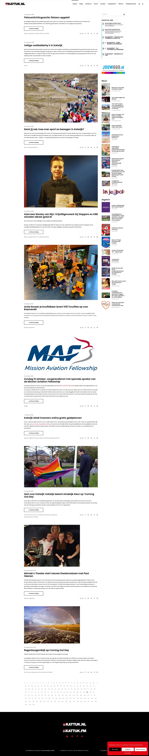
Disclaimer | (63, 750)
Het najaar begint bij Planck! (118, 98)
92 (25, 695)
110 (88, 695)
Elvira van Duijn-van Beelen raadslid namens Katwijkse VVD (118, 117)
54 (45, 689)
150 (85, 701)
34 (51, 686)
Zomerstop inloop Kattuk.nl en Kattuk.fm (117, 136)
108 (81, 695)
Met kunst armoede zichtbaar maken (118, 88)
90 (90, 692)
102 (59, 695)
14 (59, 683)
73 (35, 692)
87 (80, 692)
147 (74, 701)
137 (37, 701)
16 (65, 683)
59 (62, 689)
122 (56, 698)
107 (77, 695)
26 (25, 686)
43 (80, 686)
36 (57, 686)
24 (90, 683)
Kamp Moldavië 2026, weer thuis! (117, 126)
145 (66, 701)
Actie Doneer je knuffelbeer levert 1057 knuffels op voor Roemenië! (56, 308)
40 (71, 686)
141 (51, 701)
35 (54, 686)
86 (77, 692)
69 (94, 689)
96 (39, 695)
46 (90, 686)
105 (70, 695)
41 (74, 686)
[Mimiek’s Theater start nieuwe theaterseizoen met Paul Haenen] (52, 545)
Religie (26, 406)
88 (84, 692)
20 (77, 683)
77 (48, 692)
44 (84, 686)
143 (59, 701)
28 (32, 686)
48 (25, 689)
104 (66, 695)
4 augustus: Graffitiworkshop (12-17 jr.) (117, 182)
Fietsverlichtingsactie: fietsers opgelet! (47, 17)
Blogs (25, 237)
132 (92, 698)
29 (35, 686)
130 (85, 698)
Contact (86, 750)
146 (70, 701)
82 (64, 692)
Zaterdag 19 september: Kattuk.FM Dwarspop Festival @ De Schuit (118, 149)
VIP (38, 237)
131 (88, 698)
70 (25, 692)
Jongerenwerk (32, 237)
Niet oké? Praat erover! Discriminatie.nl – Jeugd (119, 282)
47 (94, 686)
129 (81, 698)
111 (91, 695)
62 (71, 689)
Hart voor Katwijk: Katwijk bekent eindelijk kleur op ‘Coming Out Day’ (59, 495)
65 (81, 689)
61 (68, 689)
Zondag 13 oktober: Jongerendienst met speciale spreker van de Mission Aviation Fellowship (60, 380)
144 (62, 701)
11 (51, 683)
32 (44, 686)
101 (55, 695)
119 (46, 698)
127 (74, 698)
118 (42, 698)
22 (83, 683)
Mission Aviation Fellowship (66, 385)
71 (28, 692)
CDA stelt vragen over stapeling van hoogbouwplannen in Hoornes (118, 106)
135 (30, 701)
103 (62, 695)
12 (53, 683)
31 (41, 686)
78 (51, 692)
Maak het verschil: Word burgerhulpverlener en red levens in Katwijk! (118, 271)
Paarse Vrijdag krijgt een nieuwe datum (118, 206)
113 (25, 698)
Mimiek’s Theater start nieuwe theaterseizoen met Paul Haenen (56, 575)
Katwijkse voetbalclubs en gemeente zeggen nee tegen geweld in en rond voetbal (118, 294)
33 (48, 686)
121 (52, 698)
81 (61, 692)
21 (80, 683)
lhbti (44, 515)
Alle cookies (115, 749)
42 (77, 686)
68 (91, 689)
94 (32, 695)
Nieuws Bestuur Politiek (42, 33)
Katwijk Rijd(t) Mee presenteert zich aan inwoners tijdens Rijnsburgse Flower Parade (118, 173)
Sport (25, 65)
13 (56, 683)
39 (67, 686)
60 (65, 689)
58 (59, 689)
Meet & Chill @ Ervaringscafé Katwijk (116, 241)
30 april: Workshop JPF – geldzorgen (117, 251)
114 (29, 698)
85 (74, 692)
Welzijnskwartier (33, 147)
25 (93, 683)
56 (52, 689)
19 (74, 683)
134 (26, 701)
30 (38, 686)
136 (33, 701)
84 (70, 692)
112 (94, 695)
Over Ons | (70, 750)
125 (67, 698)
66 (85, 689)
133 (95, 698)
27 (28, 686)
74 (38, 692)
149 (81, 701)
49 (29, 689)
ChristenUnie (28, 515)
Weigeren (127, 749)
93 (29, 695)
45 (87, 686)
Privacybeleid (128, 753)
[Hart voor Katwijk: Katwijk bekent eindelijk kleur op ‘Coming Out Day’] (61, 466)
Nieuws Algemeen (29, 33)
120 (49, 698)
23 (87, 683)
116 (36, 698)
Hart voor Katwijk (37, 515)
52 (38, 689)
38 (64, 686)
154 (26, 704)
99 (48, 695)
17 (68, 683)
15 (62, 683)
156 (33, 704)
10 (48, 683)
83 (67, 692)
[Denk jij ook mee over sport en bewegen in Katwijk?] (61, 98)
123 (60, 698)
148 (77, 701)
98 (45, 695)
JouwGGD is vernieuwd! (115, 260)
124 (63, 698)
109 (85, 695)
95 (35, 695)
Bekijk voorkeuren (140, 749)
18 (71, 683)
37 (61, 686)
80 (58, 692)
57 (55, 689)
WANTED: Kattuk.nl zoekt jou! (117, 228)
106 (74, 695)
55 (49, 689)
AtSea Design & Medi (48, 750)
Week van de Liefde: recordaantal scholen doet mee (118, 304)
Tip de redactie (78, 750)
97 (42, 695)
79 (54, 692)
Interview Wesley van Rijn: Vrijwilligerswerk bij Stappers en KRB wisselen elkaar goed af (61, 215)
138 (41, 701)
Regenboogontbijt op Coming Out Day (46, 650)
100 (52, 695)
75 (41, 692)
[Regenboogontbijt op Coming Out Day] (52, 625)
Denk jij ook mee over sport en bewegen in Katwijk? (54, 129)
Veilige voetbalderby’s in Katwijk (43, 45)
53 (42, 689)
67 (88, 689)
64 (78, 689)
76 (45, 692)
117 (39, 698)
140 (48, 701)
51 (35, 689)
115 (32, 698)
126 (70, 698)
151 (88, 701)
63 (75, 689)
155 (30, 704)
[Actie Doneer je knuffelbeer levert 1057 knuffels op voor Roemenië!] (61, 272)
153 (96, 701)
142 (55, 701)
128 (78, 698)
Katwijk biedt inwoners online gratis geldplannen (53, 418)
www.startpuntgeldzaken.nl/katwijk (42, 424)
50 (32, 689)
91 (93, 692)
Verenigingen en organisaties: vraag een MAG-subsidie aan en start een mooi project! (118, 217)
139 (44, 701)
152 (92, 701)
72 (32, 692)
